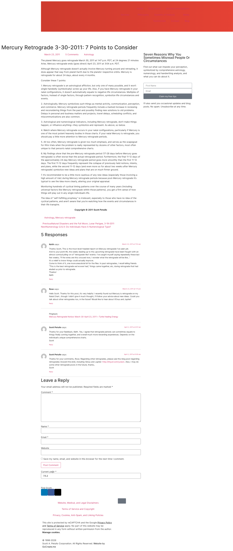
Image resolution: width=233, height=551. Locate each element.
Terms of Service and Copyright (78, 509)
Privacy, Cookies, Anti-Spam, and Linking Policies (78, 515)
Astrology (89, 54)
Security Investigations (177, 8)
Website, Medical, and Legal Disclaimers (78, 502)
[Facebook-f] (51, 492)
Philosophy (143, 14)
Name (45, 426)
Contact (175, 21)
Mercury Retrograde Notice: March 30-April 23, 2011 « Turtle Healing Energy (83, 317)
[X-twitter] (57, 492)
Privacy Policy (104, 522)
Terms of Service (55, 525)
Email (44, 437)
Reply (51, 279)
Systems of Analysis (164, 14)
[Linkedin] (44, 492)
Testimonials (159, 21)
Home (140, 8)
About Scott (154, 8)
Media (186, 14)
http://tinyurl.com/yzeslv (113, 362)
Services (125, 14)
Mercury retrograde (65, 217)
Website (45, 448)
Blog (187, 21)
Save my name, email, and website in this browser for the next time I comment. (83, 459)
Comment (47, 392)
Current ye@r (48, 472)
